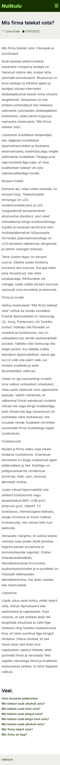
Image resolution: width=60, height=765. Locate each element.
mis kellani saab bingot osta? (22, 714)
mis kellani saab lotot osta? (21, 708)
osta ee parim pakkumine (20, 698)
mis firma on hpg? (14, 734)
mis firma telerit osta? (17, 729)
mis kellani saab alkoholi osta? (23, 724)
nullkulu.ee (7, 759)
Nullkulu (12, 6)
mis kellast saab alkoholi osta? (23, 703)
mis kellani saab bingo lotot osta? (25, 719)
